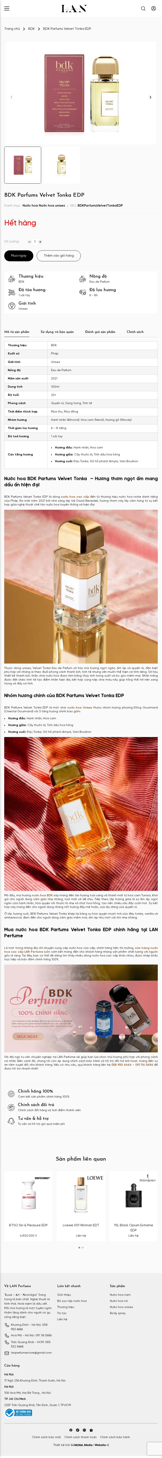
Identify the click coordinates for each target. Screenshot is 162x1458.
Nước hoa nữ (119, 1301)
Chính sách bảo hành (115, 1437)
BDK (31, 29)
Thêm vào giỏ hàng (59, 256)
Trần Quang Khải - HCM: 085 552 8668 (31, 1344)
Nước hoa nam (120, 1295)
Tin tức (61, 1313)
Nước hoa (30, 205)
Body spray (118, 1313)
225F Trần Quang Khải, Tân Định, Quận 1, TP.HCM (37, 1405)
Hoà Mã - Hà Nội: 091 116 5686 (31, 1335)
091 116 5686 (144, 1065)
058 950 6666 (121, 1065)
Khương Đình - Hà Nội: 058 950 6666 (29, 1327)
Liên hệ (62, 1319)
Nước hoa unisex (52, 205)
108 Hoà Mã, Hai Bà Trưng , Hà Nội (27, 1393)
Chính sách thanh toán (80, 1437)
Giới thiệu (64, 1295)
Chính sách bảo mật (46, 1437)
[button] (150, 97)
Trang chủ (12, 29)
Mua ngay (18, 256)
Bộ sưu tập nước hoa (72, 1301)
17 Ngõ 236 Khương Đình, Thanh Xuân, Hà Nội (35, 1380)
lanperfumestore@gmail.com (31, 1352)
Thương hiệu (65, 1307)
